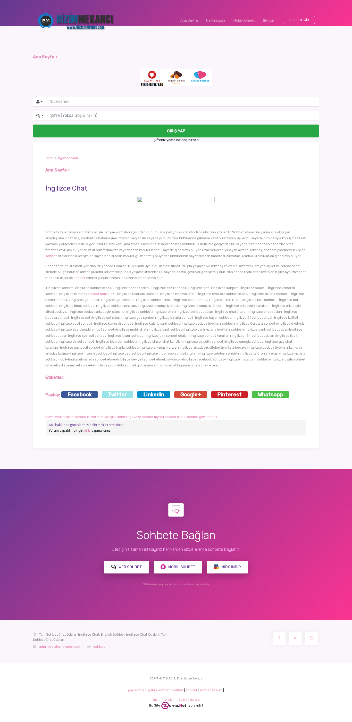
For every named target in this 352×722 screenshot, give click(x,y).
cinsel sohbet (187, 417)
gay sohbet (208, 417)
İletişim (269, 20)
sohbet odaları (99, 294)
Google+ (190, 394)
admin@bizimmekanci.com (59, 647)
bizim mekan (55, 417)
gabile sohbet (159, 690)
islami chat (95, 417)
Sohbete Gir (299, 20)
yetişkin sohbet (116, 417)
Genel (49, 158)
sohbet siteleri (210, 690)
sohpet (51, 256)
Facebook (80, 394)
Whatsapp (270, 394)
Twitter (117, 394)
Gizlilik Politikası (189, 699)
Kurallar (168, 699)
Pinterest (229, 394)
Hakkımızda (215, 20)
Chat (155, 699)
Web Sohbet (130, 567)
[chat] (174, 705)
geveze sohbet (141, 417)
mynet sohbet (165, 417)
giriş (87, 430)
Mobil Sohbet (244, 20)
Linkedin (153, 394)
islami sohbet (75, 417)
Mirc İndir (231, 567)
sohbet (79, 278)
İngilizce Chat (67, 158)
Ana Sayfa (191, 20)
